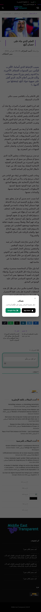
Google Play (12, 310)
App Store (27, 310)
